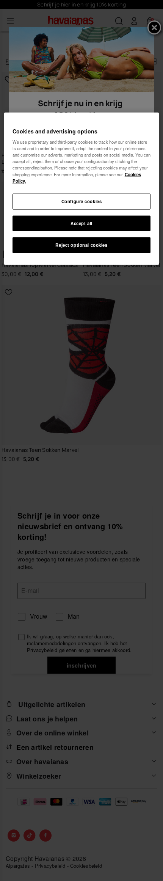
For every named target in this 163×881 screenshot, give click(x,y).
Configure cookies (81, 201)
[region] (81, 188)
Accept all (81, 223)
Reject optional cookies (81, 245)
